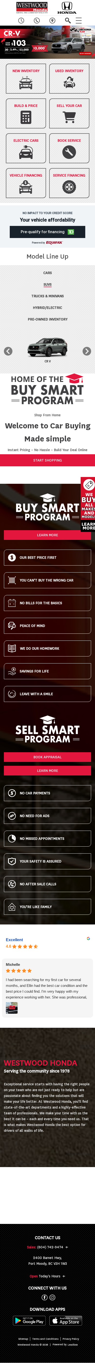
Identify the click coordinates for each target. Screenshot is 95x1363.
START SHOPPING (47, 460)
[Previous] (8, 351)
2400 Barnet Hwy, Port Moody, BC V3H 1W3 (47, 1261)
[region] (47, 42)
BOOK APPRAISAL (47, 757)
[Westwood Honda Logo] (32, 8)
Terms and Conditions (45, 1339)
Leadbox (73, 1344)
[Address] (52, 20)
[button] (47, 42)
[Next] (87, 351)
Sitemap (23, 1339)
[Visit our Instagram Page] (51, 1297)
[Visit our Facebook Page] (44, 1297)
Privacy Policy (71, 1339)
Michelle (13, 964)
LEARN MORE (47, 535)
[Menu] (79, 20)
